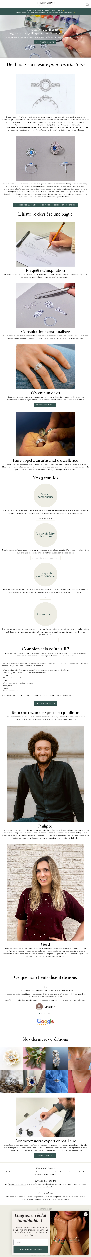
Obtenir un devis (45, 703)
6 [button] (51, 1013)
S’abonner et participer (31, 1249)
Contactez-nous (45, 405)
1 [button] (39, 1013)
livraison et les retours (17, 1184)
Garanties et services (45, 640)
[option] (45, 12)
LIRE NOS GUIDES (45, 518)
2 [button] (41, 1013)
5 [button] (49, 1013)
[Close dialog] (86, 1214)
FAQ (45, 597)
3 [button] (44, 1013)
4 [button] (46, 1013)
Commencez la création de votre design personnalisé (45, 205)
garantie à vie (42, 1197)
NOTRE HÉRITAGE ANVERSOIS (45, 558)
